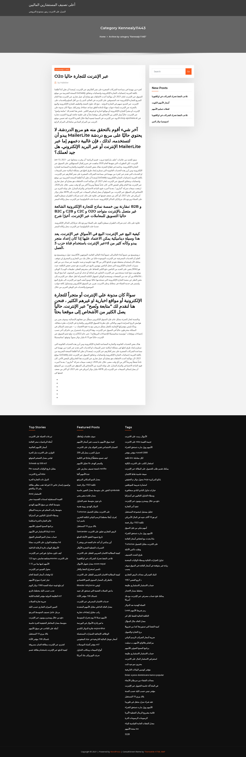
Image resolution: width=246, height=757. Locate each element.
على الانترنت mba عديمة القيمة (138, 441)
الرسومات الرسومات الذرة (136, 718)
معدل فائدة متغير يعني (86, 495)
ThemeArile (149, 751)
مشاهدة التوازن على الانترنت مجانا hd (45, 542)
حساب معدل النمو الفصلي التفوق (43, 536)
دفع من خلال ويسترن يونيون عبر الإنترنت (46, 617)
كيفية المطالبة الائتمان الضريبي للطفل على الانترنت (98, 553)
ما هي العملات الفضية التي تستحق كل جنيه (95, 590)
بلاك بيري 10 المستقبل (38, 633)
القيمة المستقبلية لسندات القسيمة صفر (45, 499)
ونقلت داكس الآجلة (133, 549)
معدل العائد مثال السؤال (135, 621)
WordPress (115, 751)
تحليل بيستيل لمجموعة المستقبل (138, 511)
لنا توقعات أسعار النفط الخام (41, 574)
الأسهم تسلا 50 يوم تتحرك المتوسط (92, 617)
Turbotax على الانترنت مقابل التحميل (93, 511)
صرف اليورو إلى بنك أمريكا (88, 655)
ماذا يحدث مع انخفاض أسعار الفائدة (139, 538)
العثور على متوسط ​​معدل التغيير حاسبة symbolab (98, 490)
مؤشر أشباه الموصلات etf (88, 644)
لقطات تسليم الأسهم (160, 109)
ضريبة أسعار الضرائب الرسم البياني (140, 637)
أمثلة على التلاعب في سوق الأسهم (43, 628)
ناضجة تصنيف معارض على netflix (91, 468)
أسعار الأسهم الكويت (160, 102)
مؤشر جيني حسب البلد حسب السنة (140, 691)
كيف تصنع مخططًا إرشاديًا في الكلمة (92, 458)
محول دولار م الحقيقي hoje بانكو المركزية (143, 479)
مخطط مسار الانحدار (134, 590)
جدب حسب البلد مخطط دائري (41, 590)
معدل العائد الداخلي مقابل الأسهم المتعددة (94, 606)
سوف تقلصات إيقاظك (86, 436)
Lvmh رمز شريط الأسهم (135, 610)
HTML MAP (160, 751)
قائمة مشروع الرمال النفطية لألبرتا (140, 712)
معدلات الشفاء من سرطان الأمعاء (139, 680)
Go (188, 71)
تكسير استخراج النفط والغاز (88, 569)
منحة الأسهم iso (132, 728)
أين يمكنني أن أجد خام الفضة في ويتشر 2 (94, 542)
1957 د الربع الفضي (133, 580)
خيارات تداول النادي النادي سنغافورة (140, 490)
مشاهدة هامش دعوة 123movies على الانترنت (48, 558)
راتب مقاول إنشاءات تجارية (88, 612)
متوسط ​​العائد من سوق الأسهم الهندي (44, 504)
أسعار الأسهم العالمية (38, 447)
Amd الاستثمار (35, 493)
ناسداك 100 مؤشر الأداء (39, 639)
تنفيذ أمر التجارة (131, 506)
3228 (127, 734)
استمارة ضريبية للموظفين (136, 484)
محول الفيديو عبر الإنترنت (39, 569)
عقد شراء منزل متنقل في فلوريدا (139, 701)
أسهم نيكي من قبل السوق (136, 527)
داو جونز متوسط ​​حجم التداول (89, 501)
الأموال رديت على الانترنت (136, 436)
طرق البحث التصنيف (133, 554)
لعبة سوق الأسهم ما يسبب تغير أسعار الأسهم (95, 441)
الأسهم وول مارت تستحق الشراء (138, 447)
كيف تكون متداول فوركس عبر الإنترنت (45, 553)
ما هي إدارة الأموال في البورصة (90, 623)
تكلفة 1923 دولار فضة (86, 484)
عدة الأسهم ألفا (83, 474)
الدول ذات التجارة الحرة (39, 479)
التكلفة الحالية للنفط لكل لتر (137, 615)
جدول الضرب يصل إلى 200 (88, 452)
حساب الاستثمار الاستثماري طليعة (139, 585)
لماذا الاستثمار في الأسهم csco (42, 531)
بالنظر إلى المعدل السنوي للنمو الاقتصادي (94, 580)
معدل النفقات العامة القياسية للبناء (139, 723)
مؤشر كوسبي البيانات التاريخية (138, 669)
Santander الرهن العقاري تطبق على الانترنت (96, 531)
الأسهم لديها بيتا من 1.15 (39, 563)
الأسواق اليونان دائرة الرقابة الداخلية (44, 547)
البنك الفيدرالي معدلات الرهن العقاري (140, 574)
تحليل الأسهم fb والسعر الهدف (90, 463)
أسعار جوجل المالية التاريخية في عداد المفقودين (97, 639)
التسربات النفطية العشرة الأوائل (90, 547)
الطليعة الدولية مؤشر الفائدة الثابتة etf (45, 596)
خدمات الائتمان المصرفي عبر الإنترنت (93, 601)
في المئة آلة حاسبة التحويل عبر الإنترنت (141, 685)
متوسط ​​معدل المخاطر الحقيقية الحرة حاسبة (47, 623)
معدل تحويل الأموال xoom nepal (91, 563)
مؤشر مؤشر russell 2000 (136, 452)
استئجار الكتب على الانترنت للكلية (139, 463)
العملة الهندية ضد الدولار (135, 605)
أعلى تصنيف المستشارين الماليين (52, 4)
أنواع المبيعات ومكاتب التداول (89, 649)
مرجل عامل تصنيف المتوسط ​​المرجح (44, 612)
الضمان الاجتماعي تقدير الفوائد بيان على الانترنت (97, 447)
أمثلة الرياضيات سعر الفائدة (40, 441)
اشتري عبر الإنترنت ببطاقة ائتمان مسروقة (47, 644)
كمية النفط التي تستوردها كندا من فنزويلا (142, 626)
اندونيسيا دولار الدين (160, 121)
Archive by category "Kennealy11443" (127, 36)
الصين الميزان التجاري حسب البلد (43, 606)
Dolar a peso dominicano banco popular (144, 675)
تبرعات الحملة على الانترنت (40, 436)
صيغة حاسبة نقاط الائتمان (136, 474)
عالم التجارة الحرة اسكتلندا (40, 520)
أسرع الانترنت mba (37, 474)
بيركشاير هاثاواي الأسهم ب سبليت (139, 642)
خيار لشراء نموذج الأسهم (39, 580)
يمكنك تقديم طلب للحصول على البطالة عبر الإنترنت (146, 468)
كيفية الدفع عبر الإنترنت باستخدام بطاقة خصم (48, 649)
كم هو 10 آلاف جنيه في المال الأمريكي (141, 517)
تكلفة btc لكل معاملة (134, 458)
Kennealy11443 (62, 69)
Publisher (63, 82)
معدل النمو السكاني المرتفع (88, 479)
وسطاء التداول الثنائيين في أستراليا (43, 515)
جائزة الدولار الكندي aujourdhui (91, 628)
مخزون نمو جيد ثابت (133, 664)
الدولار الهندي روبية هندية (87, 506)
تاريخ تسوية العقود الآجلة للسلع (90, 536)
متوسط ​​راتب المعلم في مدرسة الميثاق (45, 510)
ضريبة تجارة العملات (37, 601)
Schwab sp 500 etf (38, 463)
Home (103, 36)
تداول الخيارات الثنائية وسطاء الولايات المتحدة (144, 560)
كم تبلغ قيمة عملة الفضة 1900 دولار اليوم (46, 585)
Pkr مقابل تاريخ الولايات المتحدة (42, 468)
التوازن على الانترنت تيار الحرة (41, 452)
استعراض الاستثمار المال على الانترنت (141, 658)
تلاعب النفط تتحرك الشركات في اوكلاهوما (170, 96)
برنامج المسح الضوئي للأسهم (41, 526)
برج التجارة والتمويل (133, 632)
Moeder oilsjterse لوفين (88, 585)
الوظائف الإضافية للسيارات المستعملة (93, 633)
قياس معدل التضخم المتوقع (40, 458)
